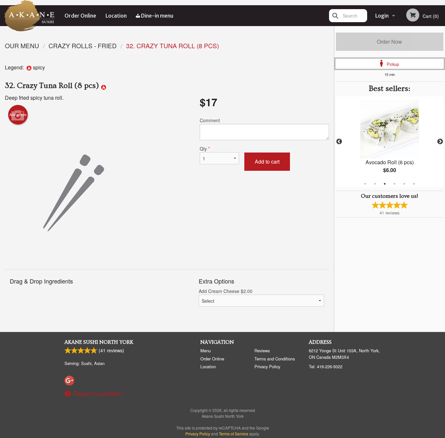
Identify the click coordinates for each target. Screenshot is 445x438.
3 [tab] (384, 184)
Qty (205, 148)
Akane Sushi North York (99, 342)
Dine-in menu (156, 15)
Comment (210, 120)
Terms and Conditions (274, 359)
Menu (205, 350)
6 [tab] (414, 184)
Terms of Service (233, 433)
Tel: (325, 366)
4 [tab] (394, 184)
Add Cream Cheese (225, 291)
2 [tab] (375, 184)
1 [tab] (365, 184)
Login (382, 15)
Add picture (18, 114)
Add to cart (267, 161)
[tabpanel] (389, 141)
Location (116, 15)
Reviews (262, 350)
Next (440, 142)
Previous (339, 142)
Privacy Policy (267, 366)
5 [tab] (404, 184)
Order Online (80, 15)
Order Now (389, 41)
